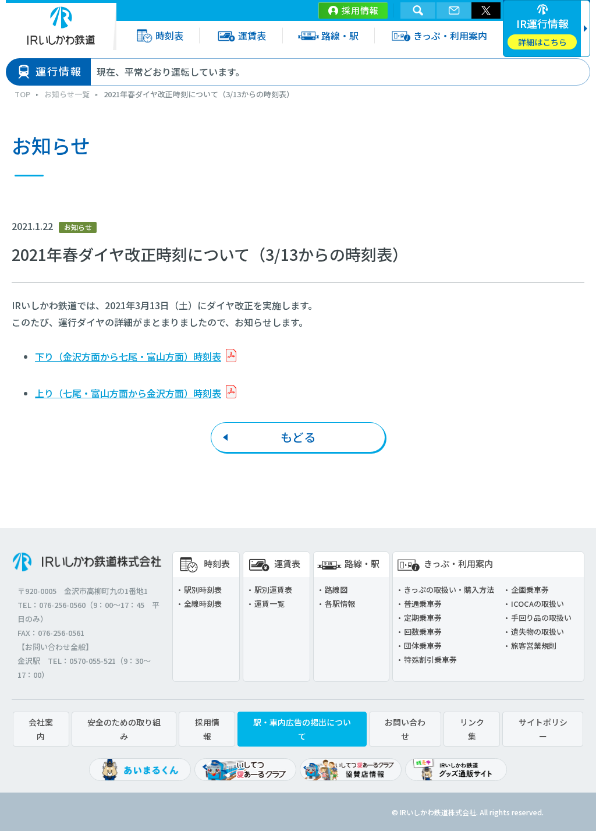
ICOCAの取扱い (537, 603)
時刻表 (169, 36)
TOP (22, 94)
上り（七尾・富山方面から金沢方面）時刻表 (128, 393)
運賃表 (252, 36)
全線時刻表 (203, 603)
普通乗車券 (423, 603)
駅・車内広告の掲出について (302, 729)
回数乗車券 (423, 631)
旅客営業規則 (533, 645)
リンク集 (472, 729)
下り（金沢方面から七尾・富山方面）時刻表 (128, 356)
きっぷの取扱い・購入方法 (449, 589)
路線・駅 (340, 36)
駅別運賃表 (273, 589)
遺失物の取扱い (537, 631)
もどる (298, 437)
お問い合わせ (405, 729)
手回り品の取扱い (541, 617)
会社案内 (41, 729)
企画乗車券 (530, 589)
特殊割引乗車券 (430, 659)
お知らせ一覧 (67, 94)
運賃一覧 (269, 603)
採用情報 (360, 10)
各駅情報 (340, 603)
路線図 (336, 589)
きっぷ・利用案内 (450, 36)
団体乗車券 (423, 645)
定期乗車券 (423, 617)
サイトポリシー (543, 729)
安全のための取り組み (124, 729)
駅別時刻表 (203, 589)
